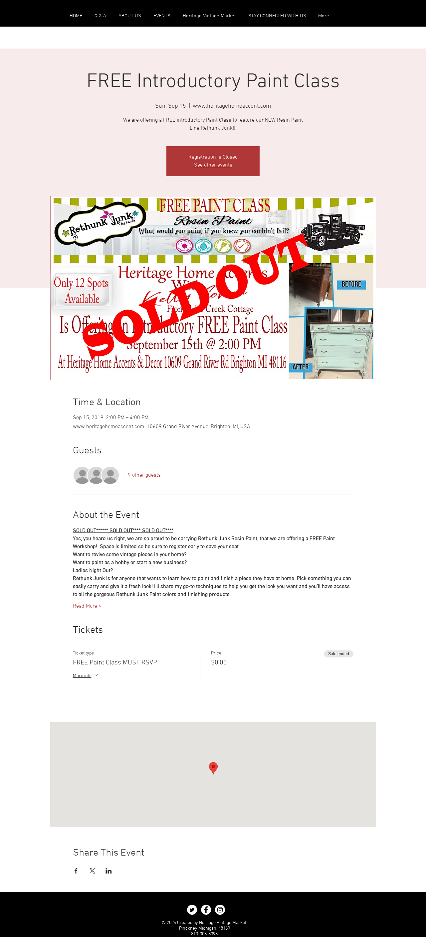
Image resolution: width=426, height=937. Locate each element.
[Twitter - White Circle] (192, 910)
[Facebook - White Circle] (206, 910)
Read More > (87, 606)
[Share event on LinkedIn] (109, 871)
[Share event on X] (92, 871)
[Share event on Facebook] (76, 871)
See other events (213, 165)
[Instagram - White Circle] (220, 910)
